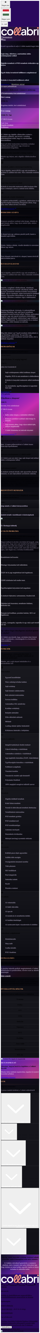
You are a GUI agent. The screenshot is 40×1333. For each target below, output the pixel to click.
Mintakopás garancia (15, 1297)
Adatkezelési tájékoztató (15, 1323)
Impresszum (12, 1325)
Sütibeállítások (6, 1327)
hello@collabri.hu (7, 1305)
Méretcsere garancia (19, 1295)
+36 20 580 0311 (6, 1309)
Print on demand (27, 1297)
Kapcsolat (4, 1313)
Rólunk (10, 1313)
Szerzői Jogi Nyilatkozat (24, 1325)
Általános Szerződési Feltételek (11, 1321)
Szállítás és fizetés (7, 1295)
